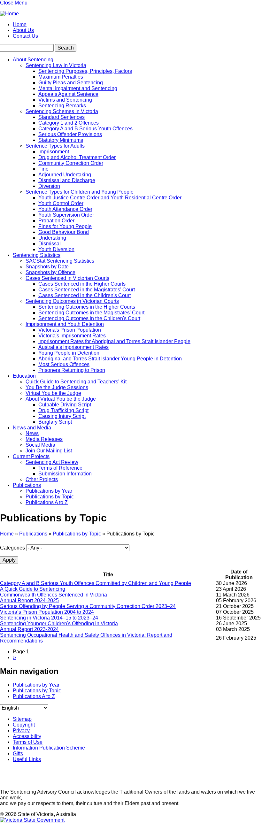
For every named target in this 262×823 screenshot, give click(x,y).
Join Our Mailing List (49, 450)
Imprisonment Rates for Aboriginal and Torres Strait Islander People (114, 341)
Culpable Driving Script (64, 404)
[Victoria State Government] (32, 820)
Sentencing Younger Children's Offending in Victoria (59, 623)
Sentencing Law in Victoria (56, 65)
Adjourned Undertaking (64, 174)
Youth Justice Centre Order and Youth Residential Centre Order (109, 197)
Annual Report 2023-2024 (29, 629)
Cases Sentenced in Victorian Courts (67, 278)
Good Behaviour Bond (63, 232)
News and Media (32, 427)
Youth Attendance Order (65, 209)
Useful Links (27, 759)
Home (20, 24)
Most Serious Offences (63, 364)
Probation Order (56, 220)
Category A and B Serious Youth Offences (85, 128)
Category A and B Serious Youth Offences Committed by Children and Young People (95, 583)
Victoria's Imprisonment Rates (72, 335)
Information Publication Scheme (49, 747)
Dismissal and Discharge (66, 180)
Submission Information (65, 473)
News (32, 433)
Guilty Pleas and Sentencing (70, 82)
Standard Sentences (61, 117)
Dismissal (49, 243)
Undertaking (52, 238)
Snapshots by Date (47, 266)
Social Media (40, 445)
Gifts (18, 753)
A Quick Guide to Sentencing (32, 589)
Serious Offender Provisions (70, 134)
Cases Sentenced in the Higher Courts (82, 284)
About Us (23, 30)
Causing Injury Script (62, 416)
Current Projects (31, 456)
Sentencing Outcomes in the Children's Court (89, 318)
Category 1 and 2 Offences (68, 123)
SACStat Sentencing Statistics (60, 261)
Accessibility (27, 736)
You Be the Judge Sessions (57, 387)
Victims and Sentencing (65, 100)
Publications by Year (49, 491)
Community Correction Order (70, 163)
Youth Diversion (56, 249)
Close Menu (13, 2)
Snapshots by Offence (50, 272)
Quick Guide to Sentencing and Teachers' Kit (76, 381)
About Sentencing (33, 59)
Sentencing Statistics (36, 255)
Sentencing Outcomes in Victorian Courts (72, 301)
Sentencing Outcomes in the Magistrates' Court (91, 312)
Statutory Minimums (60, 140)
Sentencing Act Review (52, 462)
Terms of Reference (60, 468)
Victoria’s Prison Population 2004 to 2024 (47, 612)
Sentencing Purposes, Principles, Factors (85, 71)
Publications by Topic (50, 496)
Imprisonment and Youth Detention (65, 324)
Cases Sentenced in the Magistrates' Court (86, 289)
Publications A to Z (47, 502)
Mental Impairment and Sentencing (77, 88)
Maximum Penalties (60, 77)
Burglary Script (55, 422)
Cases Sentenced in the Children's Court (84, 295)
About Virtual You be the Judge (61, 399)
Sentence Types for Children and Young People (80, 192)
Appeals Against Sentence (68, 94)
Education (24, 376)
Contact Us (25, 36)
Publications (27, 485)
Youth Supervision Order (66, 215)
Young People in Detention (68, 353)
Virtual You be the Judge (53, 393)
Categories (12, 547)
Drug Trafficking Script (63, 410)
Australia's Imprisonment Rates (73, 347)
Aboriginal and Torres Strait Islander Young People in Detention (110, 358)
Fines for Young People (65, 226)
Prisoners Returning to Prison (71, 370)
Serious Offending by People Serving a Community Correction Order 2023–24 (88, 606)
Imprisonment (53, 151)
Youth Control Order (60, 203)
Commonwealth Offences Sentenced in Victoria (53, 594)
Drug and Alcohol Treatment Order (77, 157)
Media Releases (44, 439)
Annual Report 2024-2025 (29, 600)
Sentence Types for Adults (55, 146)
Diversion (49, 186)
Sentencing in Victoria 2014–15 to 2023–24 (49, 617)
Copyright (24, 724)
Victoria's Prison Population (69, 330)
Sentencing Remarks (62, 105)
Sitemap (22, 719)
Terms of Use (27, 742)
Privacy (21, 730)
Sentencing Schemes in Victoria (62, 111)
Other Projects (42, 479)
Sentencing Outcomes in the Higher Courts (86, 307)
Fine (43, 169)
